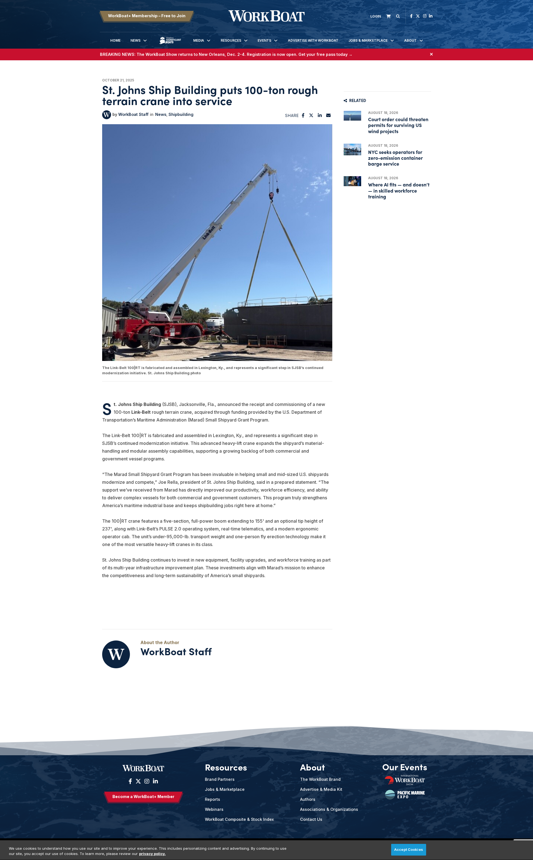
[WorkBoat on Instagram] (425, 16)
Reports (212, 799)
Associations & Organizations (329, 809)
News (135, 40)
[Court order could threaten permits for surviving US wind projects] (352, 116)
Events (264, 40)
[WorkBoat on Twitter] (418, 16)
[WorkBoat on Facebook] (411, 16)
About (410, 40)
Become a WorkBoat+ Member (143, 796)
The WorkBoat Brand (320, 779)
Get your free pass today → (325, 54)
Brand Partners (220, 779)
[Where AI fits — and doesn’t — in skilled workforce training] (352, 181)
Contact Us (311, 819)
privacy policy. (152, 854)
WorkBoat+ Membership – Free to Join (146, 15)
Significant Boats (170, 45)
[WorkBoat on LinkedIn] (431, 16)
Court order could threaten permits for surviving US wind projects (398, 125)
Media (198, 40)
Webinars (214, 809)
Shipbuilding (181, 114)
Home (115, 40)
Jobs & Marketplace (368, 40)
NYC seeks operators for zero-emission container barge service (395, 157)
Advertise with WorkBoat (313, 40)
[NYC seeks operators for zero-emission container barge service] (352, 149)
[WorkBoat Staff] (106, 114)
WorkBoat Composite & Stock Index (239, 819)
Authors (307, 799)
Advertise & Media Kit (321, 789)
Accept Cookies (408, 849)
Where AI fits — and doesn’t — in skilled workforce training (398, 190)
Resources (231, 40)
